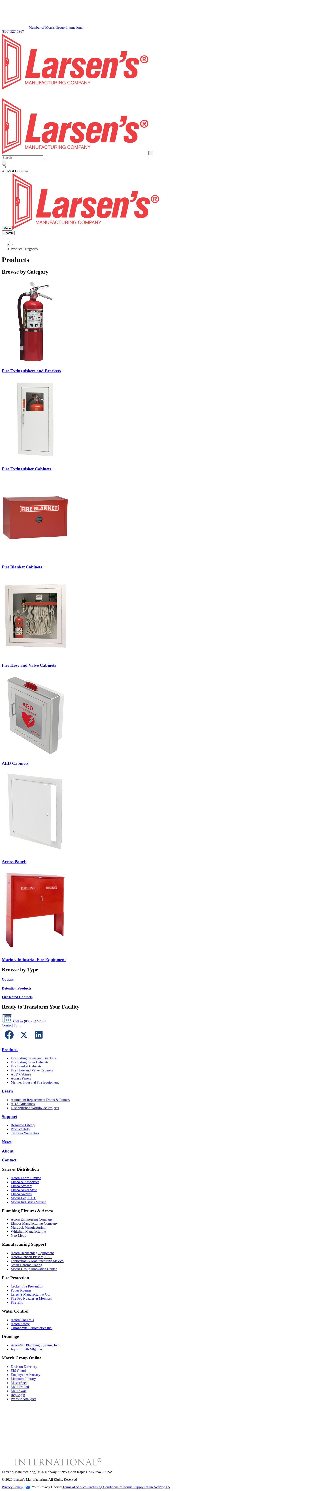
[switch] (4, 166)
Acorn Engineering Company (32, 1219)
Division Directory (24, 1367)
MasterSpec (19, 1383)
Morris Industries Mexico (28, 1202)
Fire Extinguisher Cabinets (29, 1062)
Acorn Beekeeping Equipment (32, 1253)
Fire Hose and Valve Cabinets (32, 1070)
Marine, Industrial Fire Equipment (35, 1082)
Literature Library (23, 1379)
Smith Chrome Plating (26, 1265)
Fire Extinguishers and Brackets (33, 1058)
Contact (9, 1160)
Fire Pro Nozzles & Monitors (31, 1298)
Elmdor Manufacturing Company (34, 1223)
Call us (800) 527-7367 (29, 1021)
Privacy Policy (12, 1487)
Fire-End (17, 1302)
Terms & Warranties (25, 1133)
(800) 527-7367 (13, 31)
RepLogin (18, 1395)
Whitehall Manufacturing (28, 1231)
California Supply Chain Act (138, 1487)
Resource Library (23, 1125)
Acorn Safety (20, 1324)
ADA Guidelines (23, 1104)
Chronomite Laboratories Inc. (31, 1328)
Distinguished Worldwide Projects (35, 1108)
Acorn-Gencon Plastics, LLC (31, 1257)
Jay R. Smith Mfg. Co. (27, 1349)
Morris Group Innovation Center (34, 1269)
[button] (3, 92)
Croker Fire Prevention (27, 1286)
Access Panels (21, 1078)
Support (9, 1116)
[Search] (4, 162)
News (6, 1142)
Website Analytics (23, 1399)
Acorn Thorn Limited (26, 1178)
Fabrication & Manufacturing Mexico (37, 1261)
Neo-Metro (18, 1235)
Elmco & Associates (25, 1182)
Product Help (20, 1129)
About (7, 1151)
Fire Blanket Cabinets (26, 1066)
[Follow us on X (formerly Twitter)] (24, 1041)
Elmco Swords (21, 1194)
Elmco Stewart (21, 1186)
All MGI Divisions (15, 171)
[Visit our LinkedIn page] (38, 1041)
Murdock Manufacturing (28, 1227)
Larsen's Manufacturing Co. (30, 1294)
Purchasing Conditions (102, 1487)
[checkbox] (164, 167)
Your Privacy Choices (47, 1487)
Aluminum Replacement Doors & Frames (40, 1100)
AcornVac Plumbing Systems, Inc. (35, 1345)
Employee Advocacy (25, 1375)
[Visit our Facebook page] (9, 1041)
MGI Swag (19, 1391)
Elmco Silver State (24, 1190)
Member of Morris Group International (56, 27)
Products (10, 1049)
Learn (7, 1091)
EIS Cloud (18, 1371)
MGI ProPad (20, 1387)
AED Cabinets (21, 1074)
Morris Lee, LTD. (23, 1198)
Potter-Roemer (21, 1290)
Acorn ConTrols (22, 1320)
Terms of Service (74, 1487)
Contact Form (11, 1025)
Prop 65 (164, 1487)
